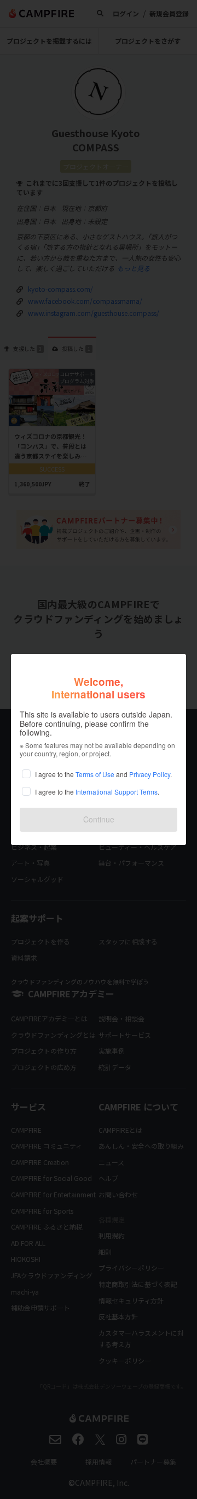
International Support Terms (117, 791)
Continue (98, 819)
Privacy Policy (149, 774)
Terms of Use (95, 774)
